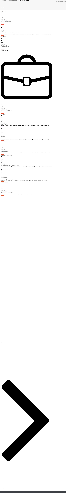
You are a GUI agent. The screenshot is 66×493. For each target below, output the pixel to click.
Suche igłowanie (4, 124)
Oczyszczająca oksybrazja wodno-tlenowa (10, 165)
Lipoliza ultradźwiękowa (6, 21)
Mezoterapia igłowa (5, 138)
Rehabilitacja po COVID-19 (6, 110)
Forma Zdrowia (3, 19)
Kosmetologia (3, 136)
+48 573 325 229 (4, 0)
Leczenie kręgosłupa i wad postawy (8, 179)
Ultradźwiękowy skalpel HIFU (7, 192)
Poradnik (2, 31)
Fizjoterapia (2, 122)
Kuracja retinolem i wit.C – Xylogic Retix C (10, 32)
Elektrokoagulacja (4, 151)
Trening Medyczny (5, 46)
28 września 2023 (5, 20)
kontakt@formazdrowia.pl (13, 0)
